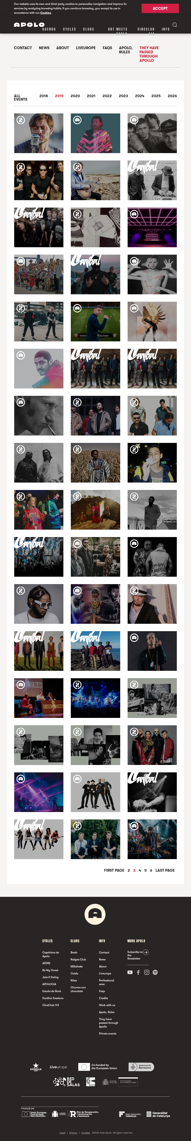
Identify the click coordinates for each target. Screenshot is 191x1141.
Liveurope (86, 48)
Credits (103, 998)
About (62, 48)
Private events (107, 1033)
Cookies (45, 12)
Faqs (107, 48)
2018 (43, 96)
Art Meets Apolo (118, 31)
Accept (160, 9)
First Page (114, 870)
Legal (62, 1132)
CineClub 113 (146, 31)
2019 (59, 96)
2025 (156, 96)
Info (166, 29)
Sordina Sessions (52, 998)
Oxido (74, 973)
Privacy (73, 1132)
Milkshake (77, 966)
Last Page (165, 870)
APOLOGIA (49, 984)
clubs (88, 29)
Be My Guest (50, 970)
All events (20, 97)
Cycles (69, 29)
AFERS (46, 963)
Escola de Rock (51, 991)
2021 (91, 96)
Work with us (107, 1005)
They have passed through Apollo (149, 54)
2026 (172, 96)
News (44, 48)
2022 (107, 96)
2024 (139, 96)
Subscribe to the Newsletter (135, 955)
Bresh (74, 952)
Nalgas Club (78, 959)
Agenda (49, 29)
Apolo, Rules (126, 50)
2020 (75, 96)
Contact (23, 48)
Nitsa (74, 980)
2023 (123, 96)
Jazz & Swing (50, 977)
